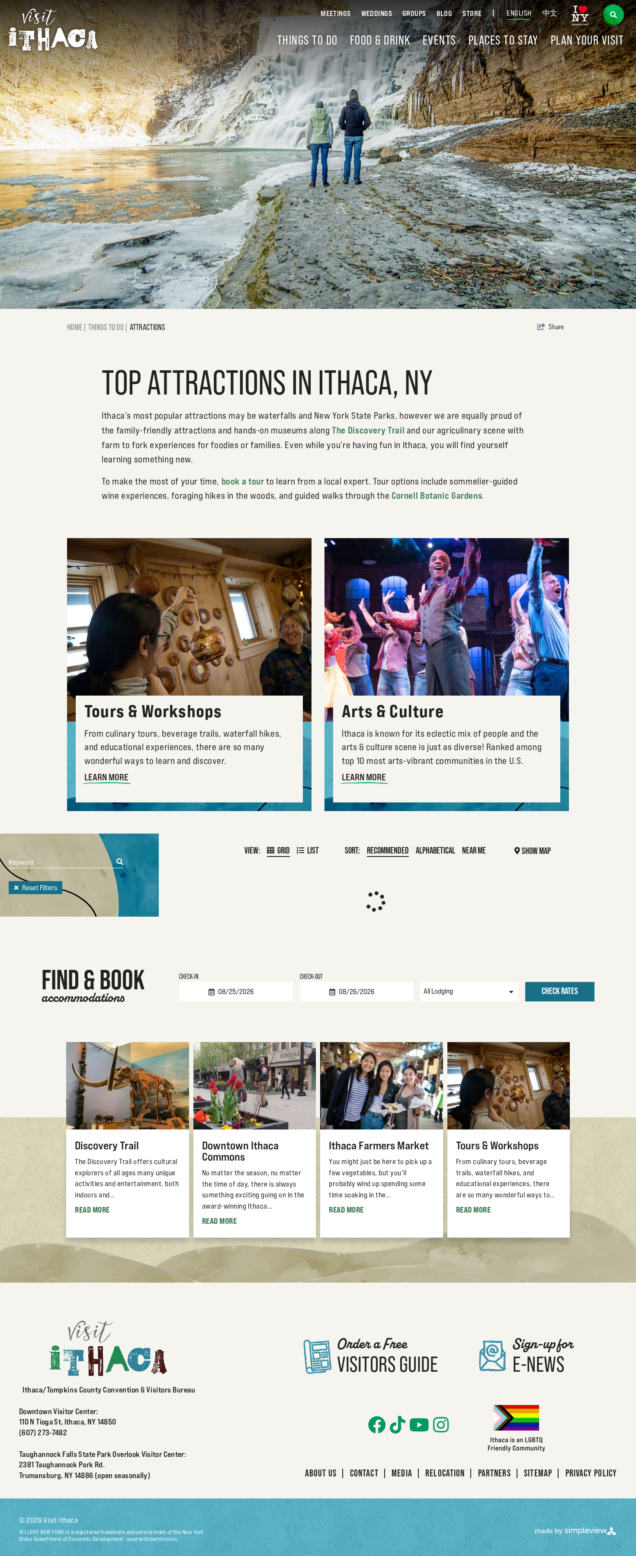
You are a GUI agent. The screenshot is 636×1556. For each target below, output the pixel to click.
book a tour (243, 481)
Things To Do (307, 40)
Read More (92, 1209)
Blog (445, 13)
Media (402, 1473)
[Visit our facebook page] (377, 1425)
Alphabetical (435, 850)
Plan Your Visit (587, 40)
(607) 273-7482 (43, 1432)
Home (77, 327)
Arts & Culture (393, 711)
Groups (414, 13)
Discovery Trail (107, 1145)
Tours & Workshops (153, 711)
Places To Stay (504, 40)
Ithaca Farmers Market (379, 1145)
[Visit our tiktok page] (397, 1425)
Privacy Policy (591, 1473)
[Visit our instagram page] (441, 1425)
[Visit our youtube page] (419, 1425)
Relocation (445, 1473)
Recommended (388, 850)
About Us (321, 1473)
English (519, 13)
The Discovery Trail (368, 430)
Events (439, 40)
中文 (550, 13)
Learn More (106, 777)
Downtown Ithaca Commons (240, 1151)
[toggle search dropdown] (613, 15)
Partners (494, 1473)
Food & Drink (380, 40)
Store (472, 13)
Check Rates (560, 991)
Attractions (148, 327)
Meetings (335, 13)
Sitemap (538, 1473)
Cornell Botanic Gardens (437, 495)
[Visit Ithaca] (53, 29)
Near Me (474, 850)
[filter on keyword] (119, 862)
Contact (364, 1473)
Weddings (376, 13)
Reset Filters (39, 887)
